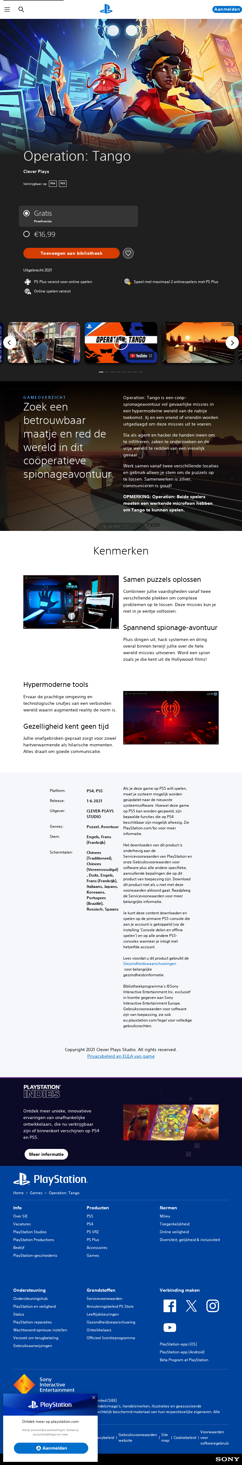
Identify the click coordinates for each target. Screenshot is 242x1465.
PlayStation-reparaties (32, 1322)
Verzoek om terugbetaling (35, 1337)
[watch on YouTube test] (141, 356)
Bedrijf (18, 1247)
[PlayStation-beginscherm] (106, 9)
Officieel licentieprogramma (111, 1337)
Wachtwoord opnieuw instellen (40, 1330)
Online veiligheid (174, 1231)
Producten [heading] (98, 1208)
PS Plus (93, 1239)
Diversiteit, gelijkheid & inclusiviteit (190, 1239)
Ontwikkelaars (99, 1330)
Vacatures (22, 1224)
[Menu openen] (7, 9)
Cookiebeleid (185, 1437)
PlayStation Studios (30, 1231)
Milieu (165, 1216)
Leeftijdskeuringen (103, 1314)
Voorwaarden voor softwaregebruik (214, 1437)
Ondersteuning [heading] (29, 1290)
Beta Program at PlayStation (184, 1359)
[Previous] (9, 342)
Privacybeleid (102, 1437)
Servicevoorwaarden (104, 1298)
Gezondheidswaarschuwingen (149, 963)
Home (18, 1192)
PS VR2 (93, 1231)
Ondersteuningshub (30, 1298)
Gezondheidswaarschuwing (111, 1322)
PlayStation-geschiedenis (35, 1255)
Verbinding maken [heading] (180, 1290)
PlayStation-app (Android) (182, 1352)
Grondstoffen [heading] (101, 1290)
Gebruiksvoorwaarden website (137, 1437)
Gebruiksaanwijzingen (32, 1345)
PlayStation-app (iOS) (178, 1344)
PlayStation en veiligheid (34, 1306)
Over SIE (20, 1216)
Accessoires (97, 1247)
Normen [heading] (168, 1208)
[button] (121, 342)
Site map (165, 1437)
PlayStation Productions (33, 1239)
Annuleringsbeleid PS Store (110, 1306)
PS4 (90, 1224)
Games (36, 1192)
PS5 (90, 1216)
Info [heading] (17, 1208)
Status (18, 1314)
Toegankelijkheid (174, 1224)
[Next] (232, 342)
